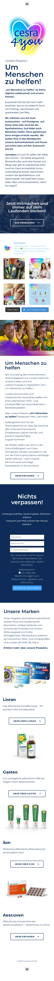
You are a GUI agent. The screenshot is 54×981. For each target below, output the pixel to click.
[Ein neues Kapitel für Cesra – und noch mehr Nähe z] (40, 268)
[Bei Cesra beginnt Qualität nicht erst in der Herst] (14, 268)
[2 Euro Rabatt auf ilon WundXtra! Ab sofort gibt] (14, 294)
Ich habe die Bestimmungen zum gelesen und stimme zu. (27, 577)
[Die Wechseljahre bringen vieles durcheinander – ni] (40, 294)
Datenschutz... (19, 579)
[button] (27, 3)
